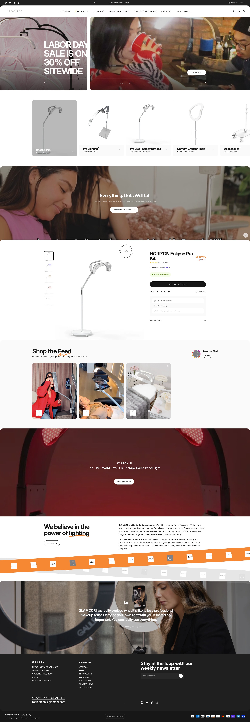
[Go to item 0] (49, 256)
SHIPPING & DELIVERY (41, 670)
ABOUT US (83, 667)
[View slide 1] (122, 633)
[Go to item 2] (49, 267)
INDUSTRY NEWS (86, 684)
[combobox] (237, 2)
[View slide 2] (125, 633)
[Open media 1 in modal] (99, 295)
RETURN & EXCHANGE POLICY (45, 667)
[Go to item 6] (49, 312)
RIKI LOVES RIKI (85, 674)
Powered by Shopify (24, 715)
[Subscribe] (181, 676)
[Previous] (95, 2)
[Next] (143, 2)
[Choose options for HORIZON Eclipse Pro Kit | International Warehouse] (133, 413)
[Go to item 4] (49, 290)
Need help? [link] (202, 291)
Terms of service (25, 718)
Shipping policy (35, 718)
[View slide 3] (127, 633)
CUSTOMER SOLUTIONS (42, 674)
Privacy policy (16, 718)
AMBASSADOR (85, 681)
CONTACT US (37, 677)
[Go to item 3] (49, 279)
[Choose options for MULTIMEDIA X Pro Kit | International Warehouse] (39, 413)
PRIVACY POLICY (86, 687)
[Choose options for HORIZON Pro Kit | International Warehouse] (86, 413)
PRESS (81, 670)
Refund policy (8, 718)
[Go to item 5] (49, 301)
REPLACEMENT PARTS (41, 681)
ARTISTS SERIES (85, 677)
